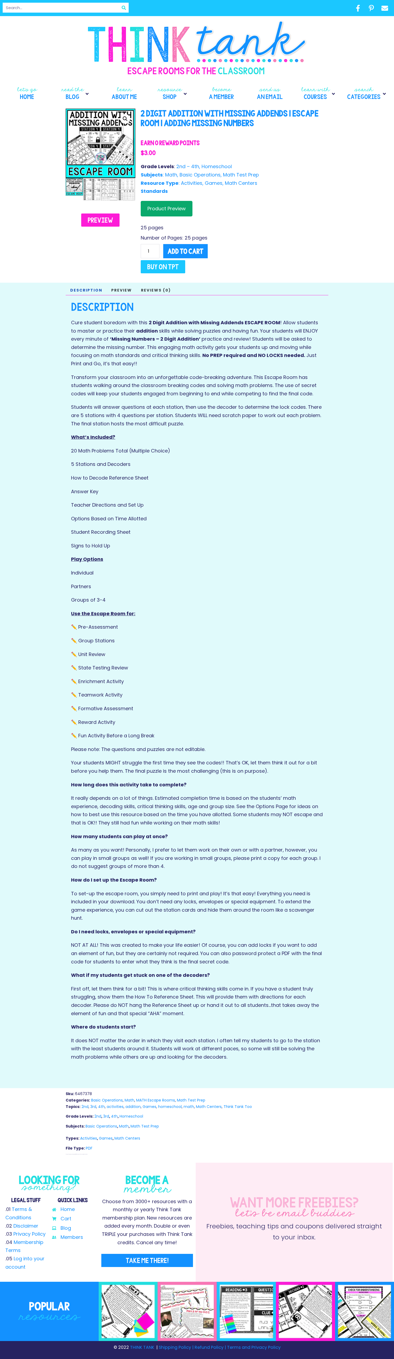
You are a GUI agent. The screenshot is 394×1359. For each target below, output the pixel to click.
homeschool (170, 1106)
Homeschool (217, 166)
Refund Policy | (210, 1347)
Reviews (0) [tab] (156, 290)
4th (101, 1106)
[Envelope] (384, 8)
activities (115, 1106)
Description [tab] (86, 290)
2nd (84, 1106)
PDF (89, 1148)
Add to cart (185, 251)
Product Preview (166, 208)
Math (171, 174)
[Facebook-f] (357, 8)
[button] (75, 93)
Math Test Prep (241, 174)
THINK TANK (142, 1347)
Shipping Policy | (177, 1347)
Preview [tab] (121, 290)
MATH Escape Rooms (155, 1100)
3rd (93, 1106)
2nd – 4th (187, 166)
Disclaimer (25, 1225)
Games (213, 183)
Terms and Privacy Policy (253, 1347)
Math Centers (241, 183)
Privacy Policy (29, 1234)
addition (133, 1106)
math (189, 1106)
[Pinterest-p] (371, 8)
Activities (191, 183)
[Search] (124, 8)
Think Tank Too (238, 1106)
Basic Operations (200, 174)
